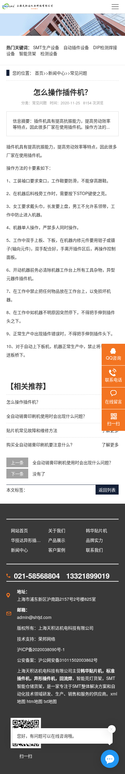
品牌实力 (94, 540)
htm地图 (34, 701)
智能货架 (28, 53)
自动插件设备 (76, 47)
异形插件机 (44, 678)
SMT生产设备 (46, 47)
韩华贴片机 (96, 530)
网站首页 (19, 530)
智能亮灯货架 (89, 678)
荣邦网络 (46, 639)
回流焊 (65, 678)
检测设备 (48, 53)
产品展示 (56, 540)
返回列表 (107, 490)
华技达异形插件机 (27, 540)
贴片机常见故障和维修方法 (31, 430)
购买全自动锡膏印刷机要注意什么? (39, 444)
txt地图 (50, 701)
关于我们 (56, 530)
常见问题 (78, 73)
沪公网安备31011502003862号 (68, 660)
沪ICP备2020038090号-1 (41, 649)
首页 (39, 73)
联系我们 (94, 550)
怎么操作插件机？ (23, 402)
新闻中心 (56, 73)
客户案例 (56, 550)
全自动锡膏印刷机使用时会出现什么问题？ (46, 416)
